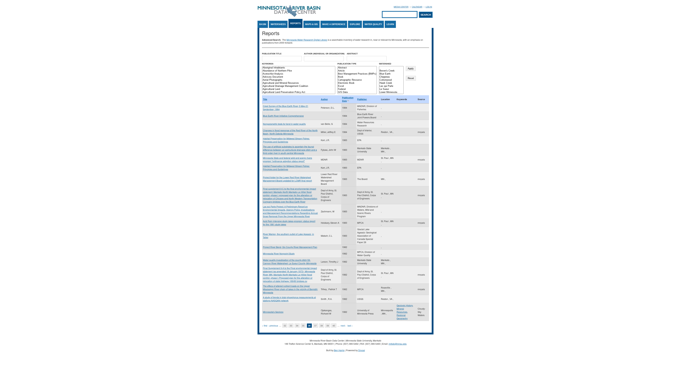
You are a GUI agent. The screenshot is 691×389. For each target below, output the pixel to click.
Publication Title (271, 53)
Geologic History (405, 305)
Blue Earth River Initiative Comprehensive (283, 115)
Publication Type (346, 63)
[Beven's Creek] (391, 70)
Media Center (401, 6)
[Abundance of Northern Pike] (298, 70)
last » (350, 325)
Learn (390, 24)
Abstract (352, 53)
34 (297, 325)
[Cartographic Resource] (357, 80)
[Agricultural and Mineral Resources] (298, 83)
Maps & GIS (311, 24)
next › (343, 325)
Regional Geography (402, 317)
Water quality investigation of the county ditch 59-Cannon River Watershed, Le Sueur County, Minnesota (290, 261)
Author (324, 99)
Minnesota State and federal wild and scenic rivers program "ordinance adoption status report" (287, 159)
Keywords (267, 63)
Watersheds (278, 24)
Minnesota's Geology (273, 311)
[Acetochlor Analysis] (298, 73)
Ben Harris (339, 350)
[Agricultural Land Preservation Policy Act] (298, 92)
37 (315, 325)
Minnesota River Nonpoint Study (279, 253)
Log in (429, 6)
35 (303, 325)
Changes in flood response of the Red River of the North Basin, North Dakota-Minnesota (290, 132)
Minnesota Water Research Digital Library (306, 39)
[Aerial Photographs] (298, 80)
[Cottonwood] (391, 80)
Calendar (417, 6)
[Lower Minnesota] (391, 92)
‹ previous (273, 325)
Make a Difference (333, 24)
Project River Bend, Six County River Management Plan (290, 247)
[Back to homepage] (289, 15)
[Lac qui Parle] (391, 86)
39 (327, 325)
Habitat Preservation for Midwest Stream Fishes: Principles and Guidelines (286, 140)
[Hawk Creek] (391, 83)
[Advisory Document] (298, 77)
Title (265, 99)
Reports (295, 23)
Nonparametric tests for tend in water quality (284, 123)
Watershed (385, 63)
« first (264, 325)
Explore (355, 24)
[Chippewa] (391, 77)
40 (334, 325)
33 (291, 325)
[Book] (357, 77)
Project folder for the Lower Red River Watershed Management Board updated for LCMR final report (287, 179)
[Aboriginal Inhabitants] (298, 67)
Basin (262, 24)
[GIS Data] (357, 92)
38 (321, 325)
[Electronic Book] (357, 83)
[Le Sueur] (391, 89)
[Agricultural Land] (298, 89)
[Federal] (357, 89)
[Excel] (357, 86)
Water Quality (373, 24)
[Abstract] (357, 67)
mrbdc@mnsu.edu (398, 343)
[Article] (357, 70)
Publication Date (347, 99)
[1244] (391, 67)
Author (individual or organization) (324, 53)
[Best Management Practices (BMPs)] (357, 73)
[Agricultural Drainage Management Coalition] (298, 86)
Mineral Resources (402, 310)
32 (285, 325)
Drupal (361, 350)
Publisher (362, 99)
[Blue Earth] (391, 73)
